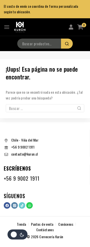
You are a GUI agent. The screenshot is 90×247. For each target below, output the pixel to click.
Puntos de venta (42, 224)
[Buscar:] (45, 108)
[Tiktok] (22, 205)
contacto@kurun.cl (24, 154)
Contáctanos (45, 229)
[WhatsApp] (29, 205)
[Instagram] (14, 205)
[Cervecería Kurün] (20, 27)
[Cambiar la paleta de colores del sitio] (18, 234)
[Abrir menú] (7, 27)
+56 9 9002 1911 (22, 147)
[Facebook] (7, 205)
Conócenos (65, 224)
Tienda (21, 224)
